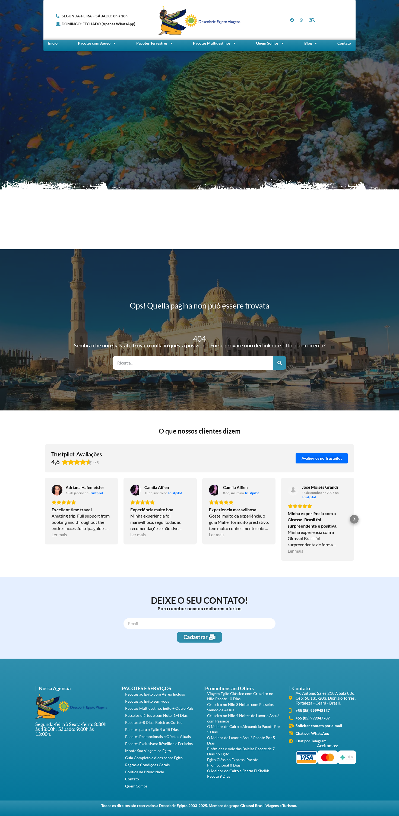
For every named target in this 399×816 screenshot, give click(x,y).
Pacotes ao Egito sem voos (147, 701)
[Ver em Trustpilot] (57, 490)
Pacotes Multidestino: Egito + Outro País (159, 708)
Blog (308, 43)
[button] (313, 20)
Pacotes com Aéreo (94, 43)
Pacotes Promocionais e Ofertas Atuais (158, 736)
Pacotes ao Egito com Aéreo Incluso (155, 694)
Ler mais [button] (59, 534)
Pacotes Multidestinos (211, 43)
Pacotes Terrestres (151, 43)
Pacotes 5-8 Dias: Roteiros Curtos (153, 722)
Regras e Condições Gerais (147, 764)
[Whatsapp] (301, 20)
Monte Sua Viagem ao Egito (148, 750)
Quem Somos (267, 43)
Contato (344, 43)
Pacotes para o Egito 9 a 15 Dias (152, 729)
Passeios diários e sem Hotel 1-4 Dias (156, 715)
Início (53, 43)
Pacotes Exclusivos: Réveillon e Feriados (159, 743)
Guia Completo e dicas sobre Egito (154, 757)
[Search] (279, 363)
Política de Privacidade (144, 772)
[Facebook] (292, 20)
